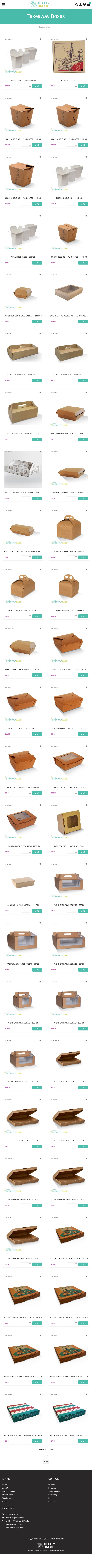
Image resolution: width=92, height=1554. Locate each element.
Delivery (51, 1485)
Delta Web (60, 1550)
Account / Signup (8, 1491)
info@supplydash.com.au (15, 1518)
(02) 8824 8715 (11, 1514)
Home (4, 1485)
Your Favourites (8, 1498)
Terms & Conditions (34, 1550)
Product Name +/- (46, 27)
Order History (7, 1495)
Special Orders (54, 1491)
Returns (51, 1498)
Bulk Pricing (52, 1495)
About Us (5, 1488)
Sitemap (45, 1550)
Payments (52, 1488)
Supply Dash (44, 1539)
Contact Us (6, 1501)
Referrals (51, 1501)
